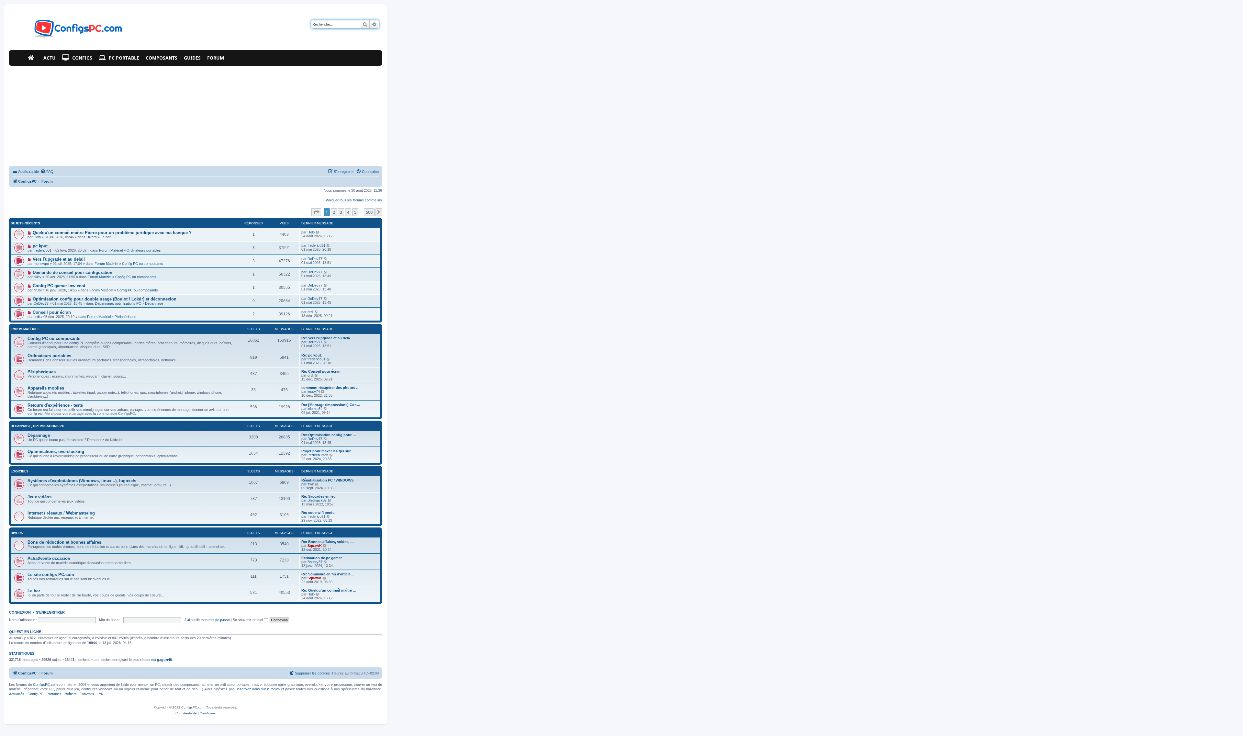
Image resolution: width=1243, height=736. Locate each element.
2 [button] (334, 212)
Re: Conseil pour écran (321, 371)
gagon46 (164, 660)
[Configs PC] (68, 30)
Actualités (16, 694)
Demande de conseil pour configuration (72, 272)
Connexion (20, 612)
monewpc (41, 264)
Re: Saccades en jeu (318, 496)
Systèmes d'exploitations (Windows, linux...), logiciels (82, 480)
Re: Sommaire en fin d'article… (327, 574)
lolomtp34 (315, 409)
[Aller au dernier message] (318, 232)
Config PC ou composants (142, 264)
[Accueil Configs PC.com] (32, 58)
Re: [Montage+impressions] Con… (330, 405)
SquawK (315, 546)
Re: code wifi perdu (318, 513)
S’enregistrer (50, 612)
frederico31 (42, 250)
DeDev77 (315, 259)
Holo (37, 237)
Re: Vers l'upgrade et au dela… (327, 338)
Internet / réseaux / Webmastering (61, 513)
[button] (316, 212)
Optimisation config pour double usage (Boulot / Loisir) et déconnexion (104, 299)
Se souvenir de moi (248, 620)
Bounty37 (315, 562)
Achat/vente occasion (49, 558)
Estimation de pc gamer (321, 558)
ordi (36, 317)
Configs (82, 58)
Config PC (35, 694)
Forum (215, 58)
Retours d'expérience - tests (55, 405)
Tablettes (87, 694)
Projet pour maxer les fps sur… (327, 451)
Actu (49, 58)
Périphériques (125, 317)
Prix (100, 694)
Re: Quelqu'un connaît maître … (328, 590)
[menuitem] (46, 172)
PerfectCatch (318, 455)
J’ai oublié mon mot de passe (207, 620)
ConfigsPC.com (45, 684)
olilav (37, 277)
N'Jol (37, 290)
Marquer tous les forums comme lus (353, 200)
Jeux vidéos (39, 496)
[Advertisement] (195, 114)
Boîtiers (71, 694)
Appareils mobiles (46, 388)
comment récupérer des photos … (330, 388)
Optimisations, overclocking (56, 451)
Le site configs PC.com (51, 574)
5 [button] (355, 212)
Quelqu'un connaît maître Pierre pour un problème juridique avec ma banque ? (112, 232)
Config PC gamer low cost (59, 285)
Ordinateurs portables (144, 250)
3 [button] (341, 212)
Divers (91, 237)
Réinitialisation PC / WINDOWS (327, 480)
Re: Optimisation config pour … (328, 435)
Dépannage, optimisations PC (118, 303)
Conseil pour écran (52, 312)
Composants (161, 58)
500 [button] (369, 212)
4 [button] (348, 212)
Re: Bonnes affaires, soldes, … (327, 542)
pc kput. (41, 245)
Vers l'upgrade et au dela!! (59, 259)
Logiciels (19, 471)
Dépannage (154, 303)
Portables (54, 694)
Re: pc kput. (311, 355)
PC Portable (124, 58)
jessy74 (314, 391)
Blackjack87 (317, 500)
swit (311, 484)
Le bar (106, 237)
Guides (192, 58)
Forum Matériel (111, 250)
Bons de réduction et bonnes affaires (64, 542)
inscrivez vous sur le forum (258, 689)
